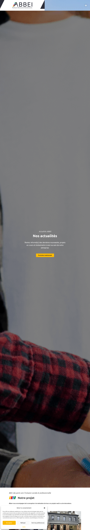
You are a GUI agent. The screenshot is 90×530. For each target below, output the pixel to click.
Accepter (9, 523)
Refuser (23, 523)
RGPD (23, 527)
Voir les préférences (37, 523)
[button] (44, 508)
